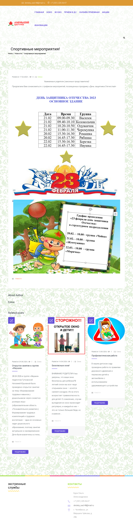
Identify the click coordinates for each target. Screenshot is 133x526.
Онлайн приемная (89, 12)
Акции (105, 12)
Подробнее (20, 452)
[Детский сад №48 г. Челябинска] (19, 23)
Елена (40, 77)
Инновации (41, 25)
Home (10, 54)
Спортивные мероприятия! (35, 54)
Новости (18, 54)
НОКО (49, 12)
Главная (39, 12)
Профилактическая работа (104, 355)
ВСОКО (58, 12)
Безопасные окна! (61, 365)
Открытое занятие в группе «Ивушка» (25, 366)
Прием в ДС (70, 12)
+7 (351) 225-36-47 (58, 3)
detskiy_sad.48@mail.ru (35, 3)
